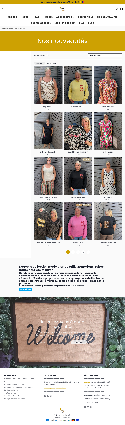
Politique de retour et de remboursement (19, 387)
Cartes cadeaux (41, 23)
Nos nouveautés (107, 17)
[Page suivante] (88, 252)
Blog (91, 23)
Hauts (24, 17)
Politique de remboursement (14, 399)
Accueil (12, 17)
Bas (37, 17)
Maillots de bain (65, 23)
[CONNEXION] (117, 9)
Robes (49, 17)
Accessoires (64, 17)
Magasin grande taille (6, 28)
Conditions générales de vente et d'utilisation (21, 379)
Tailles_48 (37, 62)
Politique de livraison (11, 390)
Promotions (86, 17)
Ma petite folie (65, 415)
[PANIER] (121, 9)
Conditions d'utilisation (12, 396)
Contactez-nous (10, 393)
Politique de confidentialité (14, 384)
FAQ (5, 381)
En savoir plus (25, 289)
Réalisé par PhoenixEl (62, 417)
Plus (82, 23)
